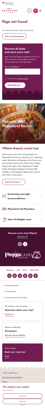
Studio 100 (34, 270)
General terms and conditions (12, 377)
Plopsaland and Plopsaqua (21, 208)
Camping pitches (12, 285)
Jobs (18, 270)
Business (10, 270)
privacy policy (22, 78)
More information (8, 390)
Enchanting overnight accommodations (19, 196)
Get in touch (9, 3)
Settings (22, 404)
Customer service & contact (16, 297)
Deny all (23, 401)
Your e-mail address (12, 67)
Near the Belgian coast (20, 219)
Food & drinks (11, 291)
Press (25, 270)
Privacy (4, 382)
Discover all (22, 236)
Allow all (22, 396)
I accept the (18, 78)
